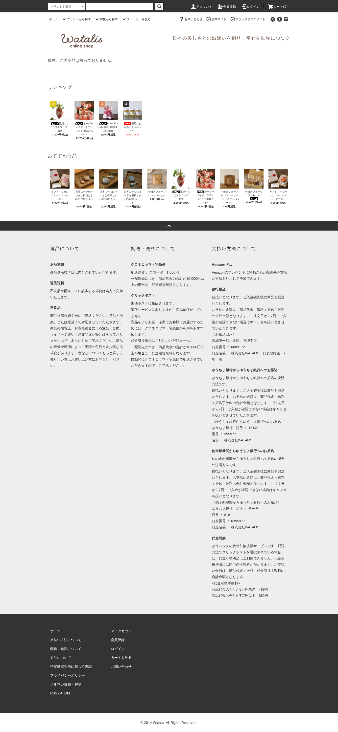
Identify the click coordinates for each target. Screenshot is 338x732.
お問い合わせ (193, 19)
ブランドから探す (79, 19)
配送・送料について (65, 649)
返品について (60, 658)
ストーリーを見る (139, 19)
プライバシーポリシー (67, 675)
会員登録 (229, 6)
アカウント (204, 6)
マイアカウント (123, 631)
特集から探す (109, 19)
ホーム (53, 19)
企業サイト (219, 19)
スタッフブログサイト (250, 19)
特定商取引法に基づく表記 (71, 666)
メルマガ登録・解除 (65, 684)
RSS (53, 693)
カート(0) (280, 6)
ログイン (253, 6)
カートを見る (121, 658)
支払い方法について (65, 640)
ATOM (65, 693)
